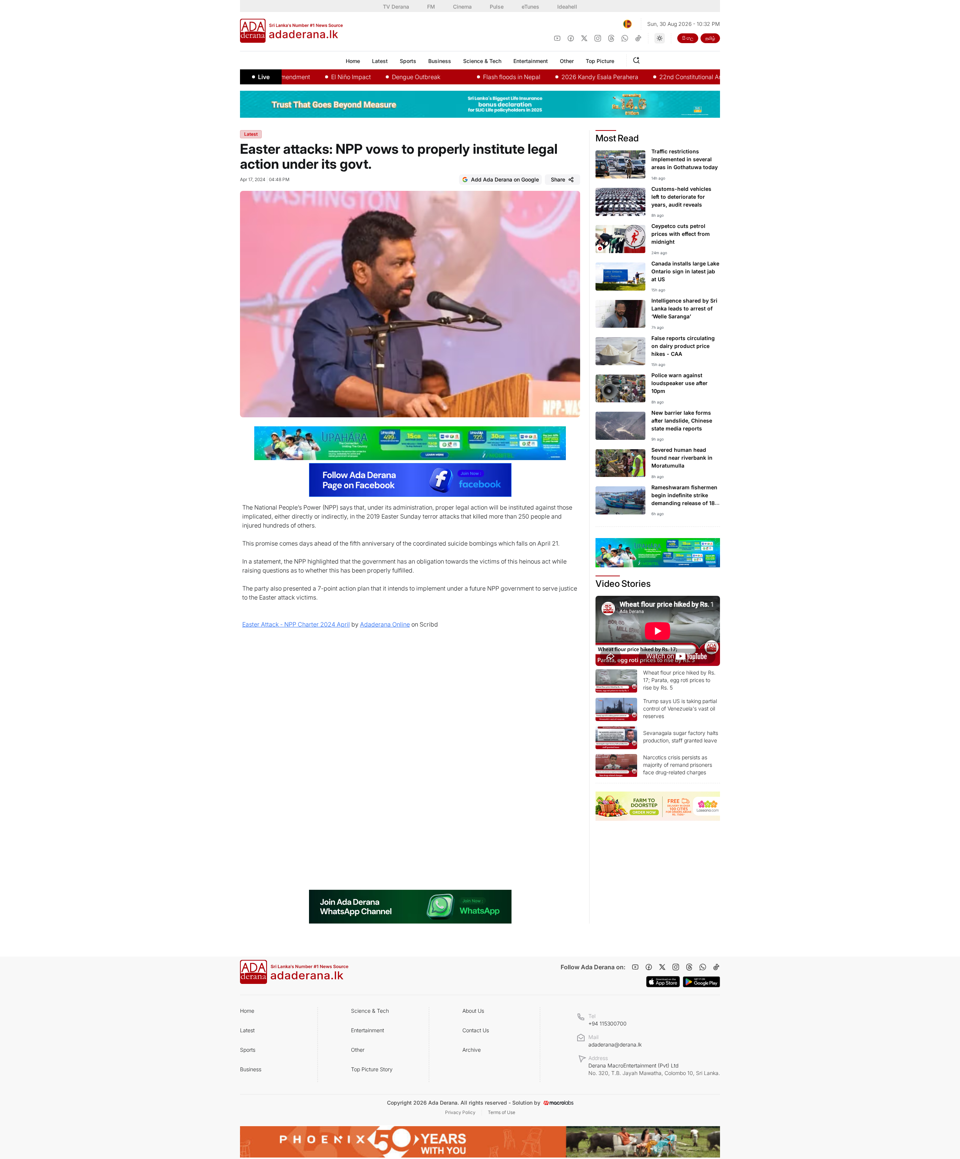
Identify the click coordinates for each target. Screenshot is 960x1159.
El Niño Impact (319, 77)
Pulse (497, 6)
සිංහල (687, 38)
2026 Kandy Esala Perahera (568, 77)
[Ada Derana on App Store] (663, 981)
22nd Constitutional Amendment (672, 77)
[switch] (659, 38)
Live (264, 77)
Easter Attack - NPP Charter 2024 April (296, 624)
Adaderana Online (385, 624)
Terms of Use (501, 1112)
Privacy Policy (460, 1112)
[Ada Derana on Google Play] (701, 981)
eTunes (530, 6)
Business (250, 1069)
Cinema (462, 6)
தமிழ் (710, 38)
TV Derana (396, 6)
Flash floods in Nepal (479, 77)
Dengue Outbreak (384, 77)
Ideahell (567, 6)
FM (431, 6)
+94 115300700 (607, 1023)
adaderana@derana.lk (615, 1044)
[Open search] (638, 59)
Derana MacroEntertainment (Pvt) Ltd (654, 1069)
